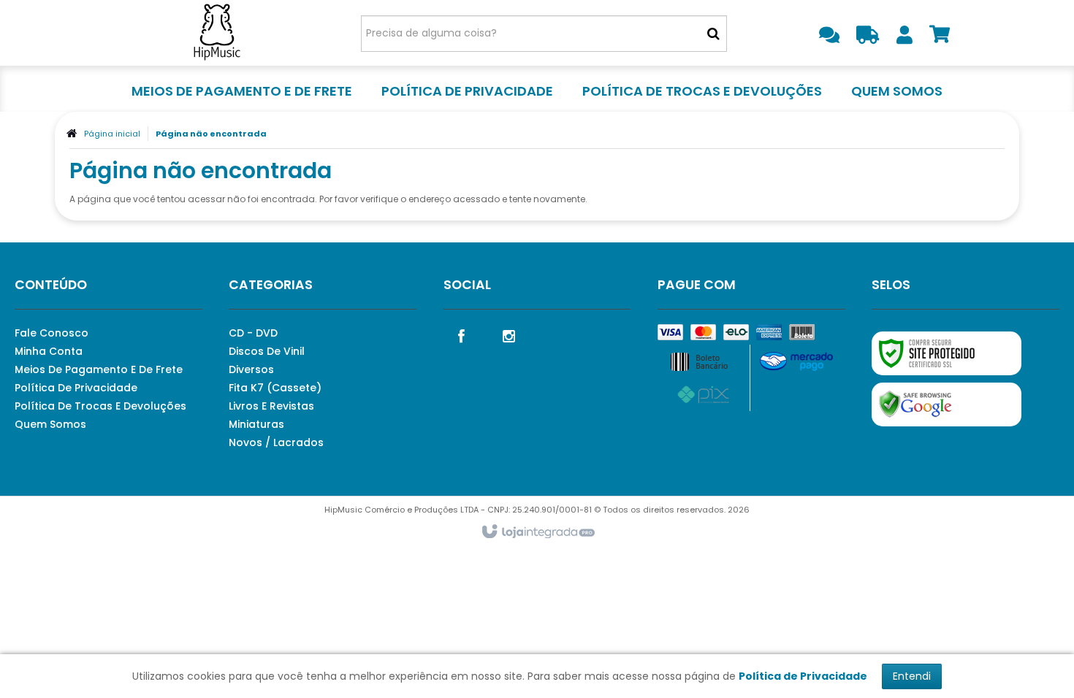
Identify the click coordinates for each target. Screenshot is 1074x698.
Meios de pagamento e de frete (99, 369)
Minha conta (49, 351)
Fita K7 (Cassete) (275, 387)
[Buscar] (713, 34)
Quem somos (50, 424)
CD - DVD (253, 333)
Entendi (912, 676)
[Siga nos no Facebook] (461, 335)
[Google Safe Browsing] (946, 404)
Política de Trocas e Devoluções (100, 406)
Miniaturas (256, 424)
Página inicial (112, 133)
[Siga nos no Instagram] (509, 335)
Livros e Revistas (271, 406)
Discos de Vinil (267, 351)
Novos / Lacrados (276, 442)
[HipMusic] (217, 33)
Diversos (251, 369)
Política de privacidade (76, 387)
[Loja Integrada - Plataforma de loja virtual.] (537, 532)
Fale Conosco (51, 333)
